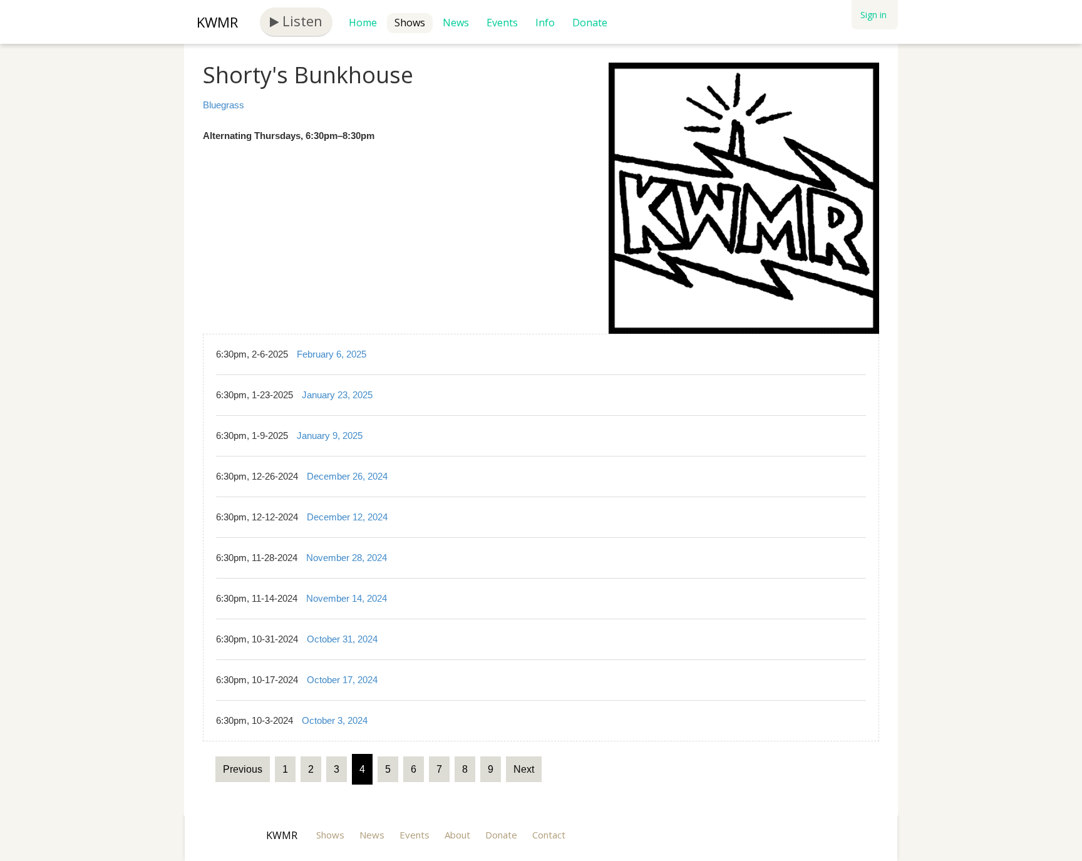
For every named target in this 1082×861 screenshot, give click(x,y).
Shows (409, 22)
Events (502, 22)
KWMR (217, 22)
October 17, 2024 (342, 679)
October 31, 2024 (342, 639)
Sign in (873, 15)
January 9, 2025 (330, 435)
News (456, 22)
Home (363, 22)
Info (545, 22)
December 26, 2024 (347, 476)
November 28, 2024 (346, 557)
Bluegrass (223, 105)
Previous (242, 769)
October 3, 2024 (335, 720)
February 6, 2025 (331, 354)
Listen (300, 20)
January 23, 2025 (337, 394)
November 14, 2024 (346, 598)
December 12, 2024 (347, 517)
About (457, 834)
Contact (548, 834)
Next (523, 769)
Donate (589, 22)
